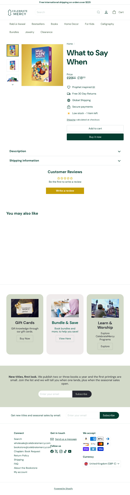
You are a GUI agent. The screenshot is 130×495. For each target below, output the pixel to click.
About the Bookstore (25, 468)
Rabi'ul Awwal (17, 24)
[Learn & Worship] (105, 308)
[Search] (98, 12)
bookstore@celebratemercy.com (32, 447)
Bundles (14, 32)
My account (20, 472)
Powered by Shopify (63, 488)
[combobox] (68, 12)
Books (54, 24)
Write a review (65, 190)
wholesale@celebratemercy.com (32, 443)
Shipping (71, 119)
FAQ (16, 463)
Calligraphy (107, 24)
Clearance (46, 32)
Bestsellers (38, 24)
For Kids (89, 24)
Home (70, 43)
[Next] (12, 83)
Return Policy (21, 455)
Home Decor (71, 24)
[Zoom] (42, 65)
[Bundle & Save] (65, 308)
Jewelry (29, 32)
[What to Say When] (15, 243)
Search (18, 439)
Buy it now (95, 137)
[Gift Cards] (25, 308)
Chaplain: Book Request (27, 451)
